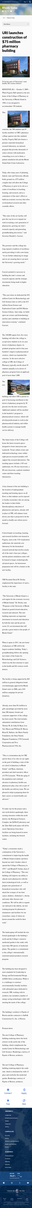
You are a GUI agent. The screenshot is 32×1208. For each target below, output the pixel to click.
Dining (7, 1138)
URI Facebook (4, 1183)
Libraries (7, 1165)
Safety (7, 1127)
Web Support (27, 1199)
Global (7, 1121)
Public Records (11, 1199)
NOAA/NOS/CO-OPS (15, 1178)
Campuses (8, 1124)
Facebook (3, 11)
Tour (8, 1104)
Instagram (6, 11)
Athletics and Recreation (12, 1141)
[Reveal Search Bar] (30, 2)
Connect (8, 1093)
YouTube (11, 11)
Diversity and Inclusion (11, 1118)
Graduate (7, 1159)
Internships (8, 1167)
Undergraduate (9, 1156)
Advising (7, 1162)
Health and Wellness (10, 1144)
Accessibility (19, 1198)
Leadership (8, 1115)
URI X (20, 1183)
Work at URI (4, 1199)
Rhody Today (10, 7)
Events (7, 1147)
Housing (7, 1136)
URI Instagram (12, 1183)
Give (24, 1104)
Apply (24, 1093)
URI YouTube (28, 1183)
